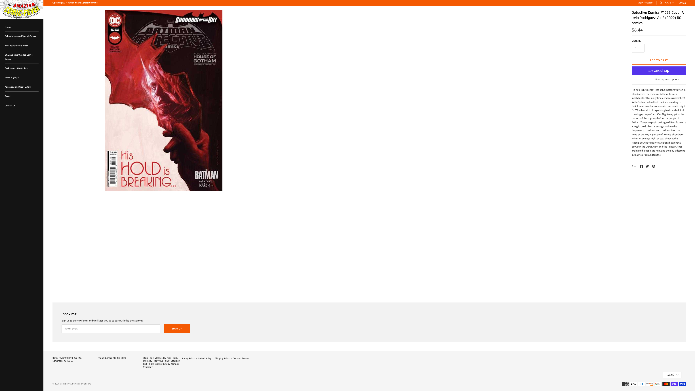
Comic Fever (65, 383)
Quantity (636, 40)
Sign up (177, 328)
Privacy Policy (188, 358)
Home (8, 27)
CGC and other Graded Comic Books (18, 57)
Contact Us (10, 105)
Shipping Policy (222, 358)
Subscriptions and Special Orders (20, 36)
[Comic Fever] (21, 9)
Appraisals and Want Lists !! (18, 87)
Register (648, 2)
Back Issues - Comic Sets (16, 68)
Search (8, 96)
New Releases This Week (16, 45)
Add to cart (659, 60)
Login (640, 2)
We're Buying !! (12, 77)
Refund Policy (204, 358)
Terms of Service (240, 358)
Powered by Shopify (81, 383)
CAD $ (668, 2)
